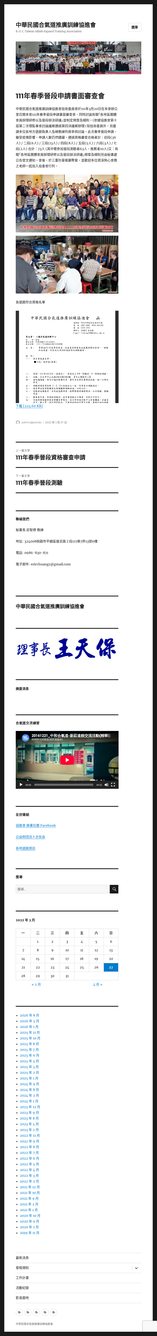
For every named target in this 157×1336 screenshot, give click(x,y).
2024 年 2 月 (29, 1095)
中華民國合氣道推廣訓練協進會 (56, 24)
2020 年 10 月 (30, 1216)
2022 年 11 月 (30, 1135)
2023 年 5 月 (29, 1124)
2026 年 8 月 (29, 1015)
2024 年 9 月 (29, 1084)
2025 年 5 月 (29, 1061)
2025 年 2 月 (29, 1072)
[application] (67, 760)
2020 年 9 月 (29, 1221)
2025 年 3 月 (29, 1067)
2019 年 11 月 (29, 1233)
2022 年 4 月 (29, 1170)
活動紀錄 (22, 1288)
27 (111, 967)
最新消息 (22, 1258)
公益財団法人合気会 (30, 837)
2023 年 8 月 (29, 1118)
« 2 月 (36, 984)
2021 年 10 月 (30, 1193)
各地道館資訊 (25, 848)
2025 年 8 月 (29, 1044)
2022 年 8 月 (29, 1147)
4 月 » (97, 984)
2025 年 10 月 (30, 1038)
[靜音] (106, 785)
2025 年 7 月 (29, 1050)
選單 (134, 27)
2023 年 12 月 (30, 1107)
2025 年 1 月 (29, 1078)
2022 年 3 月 (29, 1175)
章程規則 (22, 1268)
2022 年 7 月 (29, 1153)
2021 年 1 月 (29, 1210)
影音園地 (22, 1298)
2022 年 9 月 (29, 1141)
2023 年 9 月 (29, 1113)
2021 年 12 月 (30, 1187)
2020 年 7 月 (29, 1227)
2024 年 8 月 (29, 1090)
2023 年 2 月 (29, 1130)
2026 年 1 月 (29, 1027)
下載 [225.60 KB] (29, 406)
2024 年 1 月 (29, 1101)
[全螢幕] (113, 785)
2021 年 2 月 (29, 1204)
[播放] (21, 785)
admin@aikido (31, 422)
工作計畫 (22, 1278)
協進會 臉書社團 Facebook (36, 825)
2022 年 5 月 (29, 1164)
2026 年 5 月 (29, 1021)
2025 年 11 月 (30, 1032)
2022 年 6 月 (29, 1158)
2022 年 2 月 (29, 1181)
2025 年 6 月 (29, 1055)
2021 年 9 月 (29, 1198)
